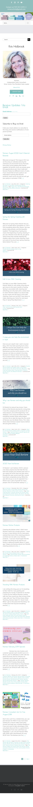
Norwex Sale (21, 745)
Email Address (10, 111)
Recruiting (5, 186)
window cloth (16, 555)
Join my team (26, 430)
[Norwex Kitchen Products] (16, 513)
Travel (21, 613)
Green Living (8, 185)
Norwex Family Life (15, 493)
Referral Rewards (16, 188)
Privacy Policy (7, 145)
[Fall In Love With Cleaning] (16, 267)
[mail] (23, 96)
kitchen (11, 555)
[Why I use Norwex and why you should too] (16, 388)
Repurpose (24, 368)
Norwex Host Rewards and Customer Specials (17, 679)
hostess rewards (20, 681)
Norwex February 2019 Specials (14, 647)
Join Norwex (16, 492)
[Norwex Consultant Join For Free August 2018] (16, 700)
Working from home (19, 495)
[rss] (20, 96)
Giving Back (13, 367)
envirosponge (6, 555)
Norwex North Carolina (17, 491)
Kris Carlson (22, 492)
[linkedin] (16, 96)
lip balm (24, 615)
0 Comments (24, 555)
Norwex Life (9, 371)
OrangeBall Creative (20, 785)
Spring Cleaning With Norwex (9, 680)
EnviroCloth (27, 554)
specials (13, 683)
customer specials (23, 432)
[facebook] (10, 96)
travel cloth (20, 618)
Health (12, 185)
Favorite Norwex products (8, 249)
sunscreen (11, 618)
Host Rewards (18, 185)
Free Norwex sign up (16, 676)
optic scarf (17, 616)
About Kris (5, 489)
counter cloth (21, 554)
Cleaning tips (16, 307)
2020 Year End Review (11, 463)
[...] (23, 178)
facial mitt (13, 615)
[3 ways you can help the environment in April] (16, 325)
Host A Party (13, 681)
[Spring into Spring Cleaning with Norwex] (16, 205)
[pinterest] (13, 96)
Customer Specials (7, 676)
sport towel (22, 616)
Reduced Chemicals (7, 188)
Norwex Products (11, 433)
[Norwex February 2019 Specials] (16, 635)
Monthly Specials (18, 677)
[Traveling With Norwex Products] (16, 572)
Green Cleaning (15, 370)
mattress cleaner (6, 616)
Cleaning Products (7, 370)
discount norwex (6, 681)
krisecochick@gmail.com (16, 9)
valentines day (18, 683)
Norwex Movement (17, 368)
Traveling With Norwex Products (14, 585)
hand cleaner (19, 615)
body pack (8, 615)
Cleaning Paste (13, 554)
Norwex (23, 185)
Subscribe (6, 139)
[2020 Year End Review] (16, 451)
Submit (5, 118)
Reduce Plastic (16, 613)
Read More (5, 189)
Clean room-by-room (7, 307)
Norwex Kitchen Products (11, 525)
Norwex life (9, 368)
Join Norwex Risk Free (16, 746)
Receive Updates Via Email (14, 106)
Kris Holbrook (7, 184)
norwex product (22, 747)
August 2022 (14, 186)
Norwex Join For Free (13, 747)
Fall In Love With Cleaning (12, 279)
